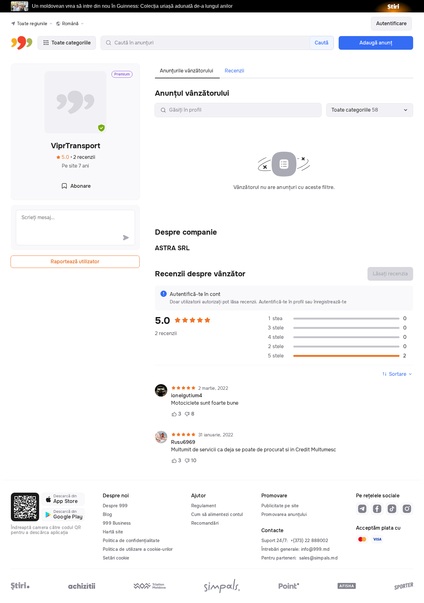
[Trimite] (125, 237)
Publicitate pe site (280, 505)
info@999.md (315, 549)
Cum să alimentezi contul (217, 514)
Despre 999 (115, 505)
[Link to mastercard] (362, 539)
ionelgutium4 (186, 396)
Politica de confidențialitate (131, 540)
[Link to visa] (377, 539)
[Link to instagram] (407, 509)
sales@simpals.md (318, 557)
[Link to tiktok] (392, 509)
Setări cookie (116, 557)
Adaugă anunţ (375, 42)
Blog (107, 514)
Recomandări (205, 523)
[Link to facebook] (377, 509)
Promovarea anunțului (284, 514)
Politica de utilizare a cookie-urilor (138, 549)
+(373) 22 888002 (309, 540)
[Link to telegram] (362, 509)
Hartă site (113, 531)
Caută (321, 42)
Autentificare (391, 23)
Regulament (203, 505)
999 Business (117, 523)
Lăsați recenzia (390, 273)
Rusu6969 (183, 442)
